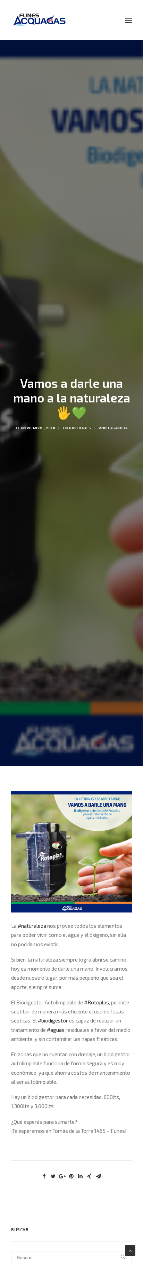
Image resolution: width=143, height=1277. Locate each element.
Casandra (117, 428)
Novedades (80, 428)
